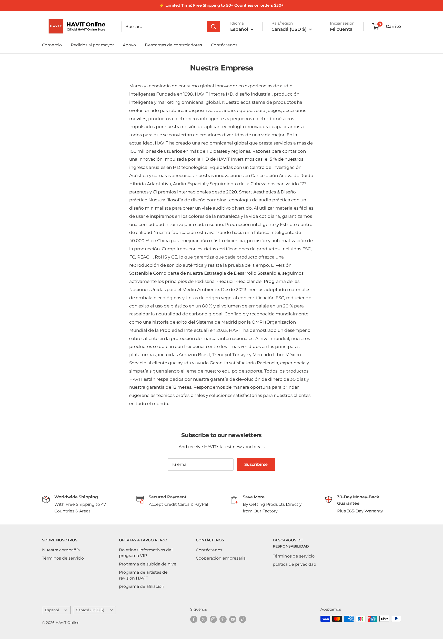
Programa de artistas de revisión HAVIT (143, 575)
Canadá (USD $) (90, 610)
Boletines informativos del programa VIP (146, 553)
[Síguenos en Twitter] (203, 619)
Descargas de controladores (173, 45)
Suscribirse (256, 464)
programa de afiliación (141, 586)
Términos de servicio (63, 558)
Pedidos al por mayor (92, 45)
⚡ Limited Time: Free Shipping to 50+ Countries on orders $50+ (221, 5)
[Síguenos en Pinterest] (223, 619)
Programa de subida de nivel (148, 564)
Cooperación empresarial (221, 558)
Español (52, 610)
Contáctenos (224, 45)
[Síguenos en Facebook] (193, 619)
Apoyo (129, 45)
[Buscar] (213, 26)
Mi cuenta (341, 29)
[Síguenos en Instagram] (213, 619)
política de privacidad (294, 564)
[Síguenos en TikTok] (242, 619)
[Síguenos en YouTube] (232, 619)
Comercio (52, 45)
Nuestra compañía (61, 550)
